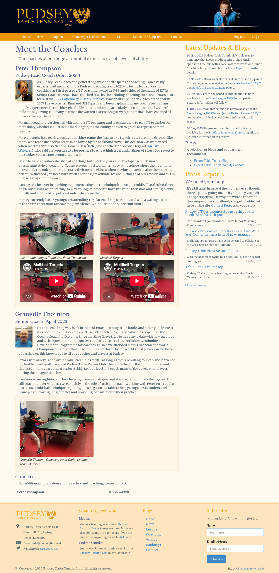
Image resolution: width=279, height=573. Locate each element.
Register (239, 36)
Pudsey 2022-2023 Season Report (212, 251)
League (151, 529)
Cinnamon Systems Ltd (250, 568)
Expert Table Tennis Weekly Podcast (219, 165)
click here (125, 537)
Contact (176, 36)
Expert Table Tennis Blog (211, 160)
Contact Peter (221, 205)
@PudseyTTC (48, 548)
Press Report (236, 68)
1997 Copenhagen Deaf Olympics (79, 99)
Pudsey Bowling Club (93, 552)
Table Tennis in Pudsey (204, 267)
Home (26, 36)
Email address (217, 541)
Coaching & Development (90, 36)
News (40, 36)
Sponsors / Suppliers (147, 36)
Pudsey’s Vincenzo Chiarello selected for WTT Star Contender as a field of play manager (222, 232)
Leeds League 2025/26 (247, 83)
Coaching (153, 534)
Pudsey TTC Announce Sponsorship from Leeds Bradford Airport (219, 213)
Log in (256, 36)
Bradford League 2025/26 (209, 87)
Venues (151, 540)
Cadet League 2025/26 (222, 98)
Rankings (153, 545)
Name (211, 525)
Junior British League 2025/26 (242, 113)
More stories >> (196, 285)
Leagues (57, 36)
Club (120, 36)
